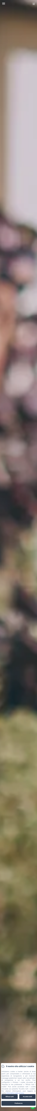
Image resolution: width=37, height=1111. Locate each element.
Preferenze (18, 1103)
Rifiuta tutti (10, 1096)
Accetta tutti (27, 1096)
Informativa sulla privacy (15, 1093)
